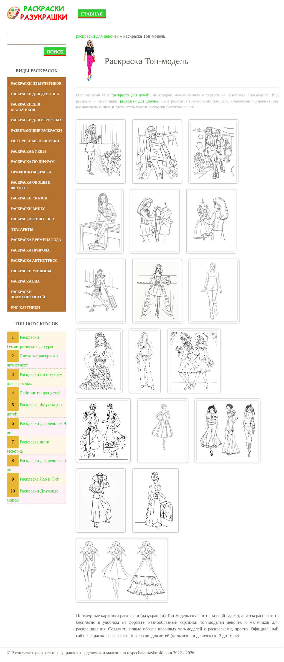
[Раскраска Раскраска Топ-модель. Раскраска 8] (157, 291)
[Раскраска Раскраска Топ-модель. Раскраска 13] (103, 431)
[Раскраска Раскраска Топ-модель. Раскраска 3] (213, 151)
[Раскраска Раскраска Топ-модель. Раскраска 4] (100, 221)
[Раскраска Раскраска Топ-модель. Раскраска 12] (194, 361)
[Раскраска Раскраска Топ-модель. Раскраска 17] (155, 500)
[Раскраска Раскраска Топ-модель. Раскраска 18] (122, 570)
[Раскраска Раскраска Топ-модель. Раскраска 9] (214, 291)
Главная (92, 14)
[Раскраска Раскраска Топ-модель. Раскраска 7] (101, 291)
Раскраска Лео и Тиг (39, 479)
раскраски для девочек (97, 36)
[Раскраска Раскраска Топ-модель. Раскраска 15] (227, 431)
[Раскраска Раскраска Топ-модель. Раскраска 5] (155, 221)
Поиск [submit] (55, 52)
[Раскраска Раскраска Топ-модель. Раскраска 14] (162, 431)
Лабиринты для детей (40, 393)
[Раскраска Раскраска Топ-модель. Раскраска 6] (211, 221)
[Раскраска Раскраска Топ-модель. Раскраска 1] (101, 151)
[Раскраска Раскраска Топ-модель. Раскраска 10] (99, 361)
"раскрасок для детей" (130, 95)
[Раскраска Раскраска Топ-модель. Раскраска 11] (145, 361)
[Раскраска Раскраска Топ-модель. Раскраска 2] (157, 151)
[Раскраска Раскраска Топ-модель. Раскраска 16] (101, 500)
